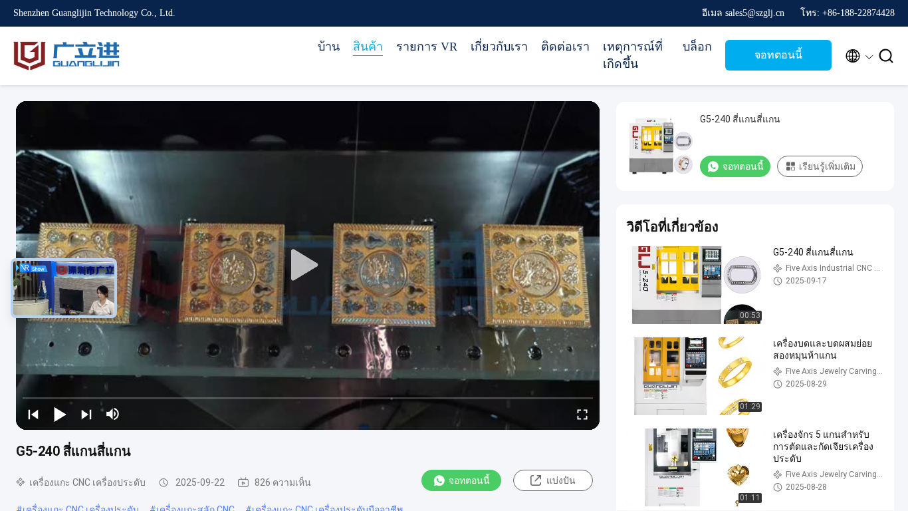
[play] (307, 265)
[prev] (33, 414)
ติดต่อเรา (565, 46)
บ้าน (329, 46)
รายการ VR (426, 46)
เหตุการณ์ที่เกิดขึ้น (633, 55)
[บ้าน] (66, 56)
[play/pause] (60, 414)
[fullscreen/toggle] (582, 414)
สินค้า (368, 46)
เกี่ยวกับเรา (499, 46)
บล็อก (697, 46)
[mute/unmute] (113, 414)
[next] (86, 414)
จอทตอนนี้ (778, 55)
